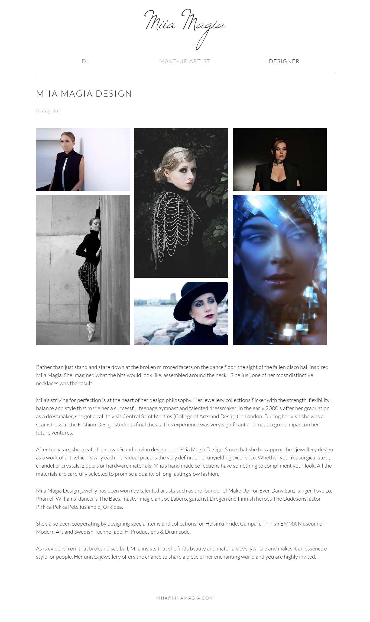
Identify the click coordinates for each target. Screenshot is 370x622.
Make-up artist (185, 61)
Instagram (48, 110)
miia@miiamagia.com (185, 598)
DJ (85, 61)
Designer (284, 61)
